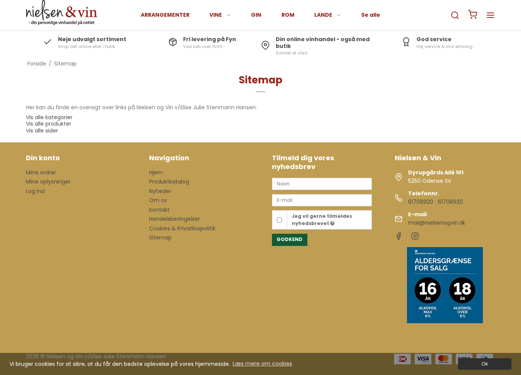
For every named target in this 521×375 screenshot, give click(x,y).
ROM (287, 15)
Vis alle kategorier (49, 117)
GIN (256, 15)
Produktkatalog (169, 181)
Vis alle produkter (48, 124)
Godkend (289, 239)
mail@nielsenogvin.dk (436, 223)
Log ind (35, 191)
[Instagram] (415, 238)
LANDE (323, 15)
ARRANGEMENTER (165, 15)
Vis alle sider (42, 130)
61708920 (420, 202)
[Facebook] (398, 238)
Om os (158, 200)
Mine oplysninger (48, 181)
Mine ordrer (41, 172)
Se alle (370, 15)
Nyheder (160, 191)
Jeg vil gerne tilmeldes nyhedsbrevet (322, 219)
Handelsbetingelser (174, 219)
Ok (484, 364)
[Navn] (322, 183)
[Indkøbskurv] (472, 15)
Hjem (156, 172)
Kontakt (159, 210)
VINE (215, 15)
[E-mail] (322, 199)
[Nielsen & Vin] (61, 15)
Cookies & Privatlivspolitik (182, 228)
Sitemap (160, 237)
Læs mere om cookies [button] (262, 363)
